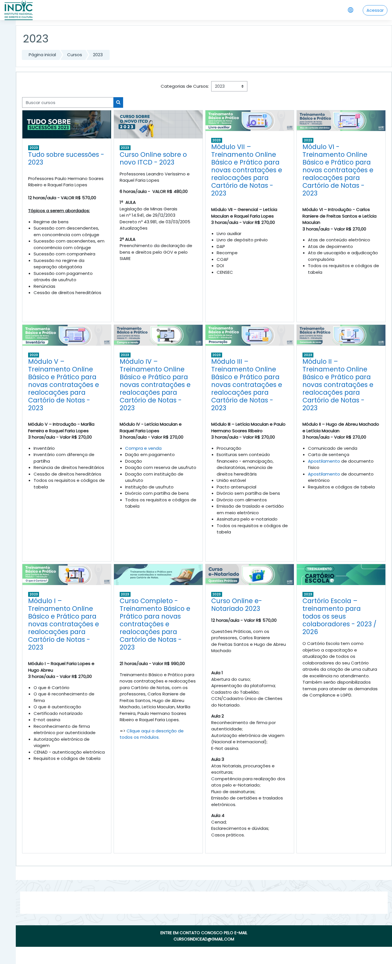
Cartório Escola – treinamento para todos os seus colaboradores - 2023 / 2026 (339, 616)
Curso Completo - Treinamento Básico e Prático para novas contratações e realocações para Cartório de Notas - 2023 (155, 624)
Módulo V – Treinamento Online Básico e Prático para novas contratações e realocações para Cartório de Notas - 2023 (63, 384)
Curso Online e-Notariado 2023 (236, 604)
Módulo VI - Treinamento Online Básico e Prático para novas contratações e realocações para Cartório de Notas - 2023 (337, 170)
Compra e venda (143, 448)
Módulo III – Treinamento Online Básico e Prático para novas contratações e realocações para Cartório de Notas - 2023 (246, 384)
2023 (98, 55)
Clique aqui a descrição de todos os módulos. (152, 734)
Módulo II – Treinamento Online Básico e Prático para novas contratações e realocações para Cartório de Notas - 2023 (337, 384)
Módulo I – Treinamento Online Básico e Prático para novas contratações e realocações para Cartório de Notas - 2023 (63, 624)
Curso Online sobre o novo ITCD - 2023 (153, 158)
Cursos (74, 55)
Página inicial (42, 55)
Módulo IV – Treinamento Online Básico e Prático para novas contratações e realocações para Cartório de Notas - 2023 (155, 384)
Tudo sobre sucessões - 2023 (66, 158)
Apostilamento (324, 461)
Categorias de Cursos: (185, 86)
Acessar (375, 10)
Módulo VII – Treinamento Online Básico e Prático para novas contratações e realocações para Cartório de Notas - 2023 (246, 170)
